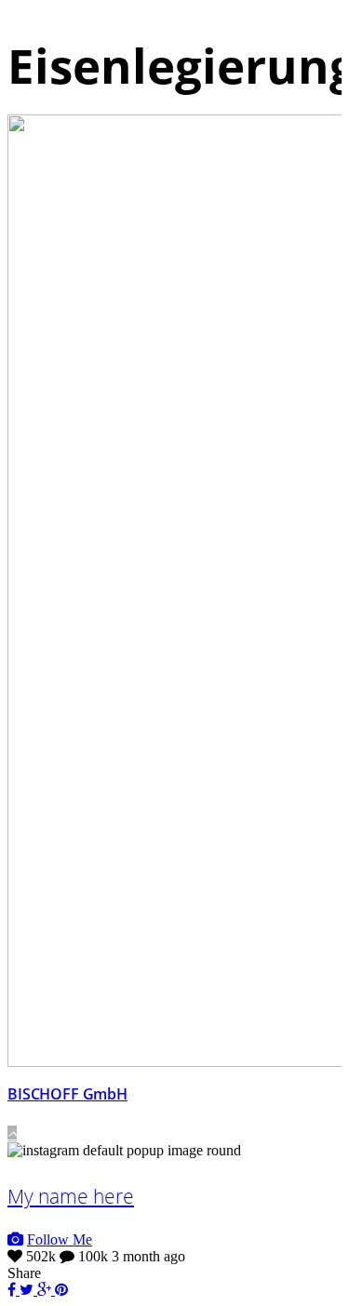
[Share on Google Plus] (46, 1290)
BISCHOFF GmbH (67, 1094)
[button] (12, 1133)
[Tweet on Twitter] (28, 1290)
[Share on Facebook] (13, 1290)
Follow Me (59, 1239)
